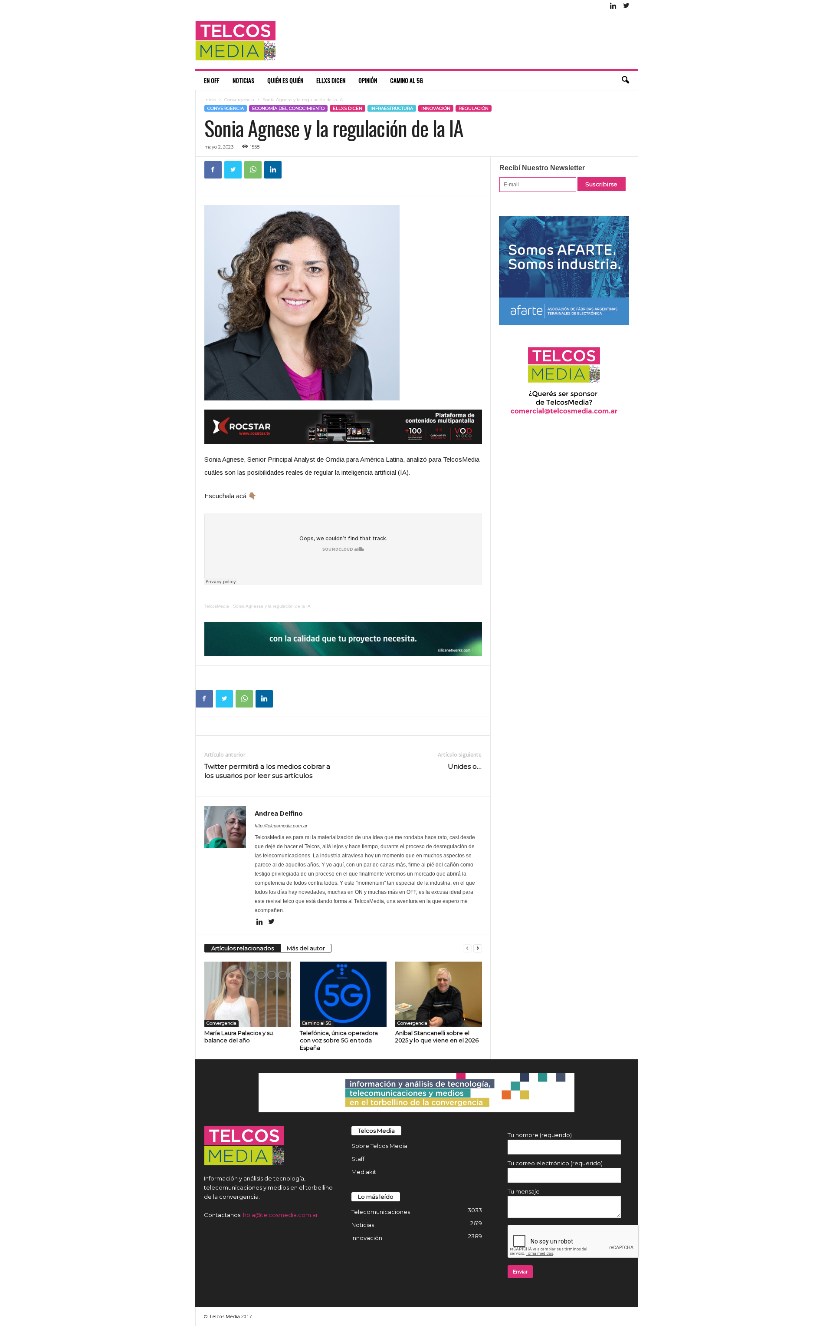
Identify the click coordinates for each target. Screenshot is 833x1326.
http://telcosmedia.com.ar (281, 825)
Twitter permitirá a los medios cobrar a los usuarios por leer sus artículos (267, 771)
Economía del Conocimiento (288, 108)
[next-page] (477, 948)
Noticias (243, 80)
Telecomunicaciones (380, 1211)
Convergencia (239, 100)
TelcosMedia (216, 606)
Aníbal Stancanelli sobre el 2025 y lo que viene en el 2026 (437, 1036)
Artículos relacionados (242, 948)
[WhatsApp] (253, 170)
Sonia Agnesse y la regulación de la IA (272, 606)
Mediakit (363, 1171)
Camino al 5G (406, 80)
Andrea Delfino (279, 813)
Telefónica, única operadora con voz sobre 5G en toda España (339, 1040)
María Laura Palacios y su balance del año (238, 1036)
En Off (212, 80)
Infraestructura (392, 108)
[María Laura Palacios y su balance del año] (247, 994)
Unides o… (465, 766)
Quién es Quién (285, 80)
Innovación (435, 108)
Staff (357, 1158)
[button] (625, 80)
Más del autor (306, 948)
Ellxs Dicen (330, 80)
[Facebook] (213, 170)
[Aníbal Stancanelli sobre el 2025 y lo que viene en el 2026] (438, 994)
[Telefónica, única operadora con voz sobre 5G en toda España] (343, 994)
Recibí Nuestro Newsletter (542, 168)
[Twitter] (626, 6)
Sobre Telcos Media (379, 1145)
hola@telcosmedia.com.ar (280, 1214)
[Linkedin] (613, 6)
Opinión (367, 80)
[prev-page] (467, 948)
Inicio (210, 100)
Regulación (474, 108)
